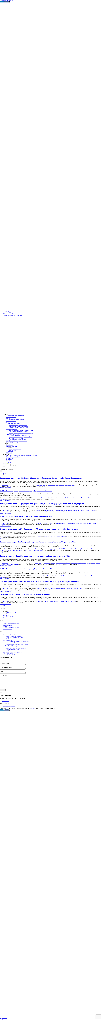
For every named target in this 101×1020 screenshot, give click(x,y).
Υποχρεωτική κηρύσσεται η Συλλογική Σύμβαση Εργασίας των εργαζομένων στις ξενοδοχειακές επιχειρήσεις (41, 478)
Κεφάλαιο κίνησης (51, 536)
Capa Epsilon (5, 485)
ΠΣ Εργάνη (75, 588)
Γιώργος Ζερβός (56, 549)
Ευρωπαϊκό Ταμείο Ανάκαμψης (73, 549)
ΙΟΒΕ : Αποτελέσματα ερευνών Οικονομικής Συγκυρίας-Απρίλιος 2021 (26, 569)
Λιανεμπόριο (84, 497)
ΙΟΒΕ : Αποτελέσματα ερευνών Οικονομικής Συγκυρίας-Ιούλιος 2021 (26, 491)
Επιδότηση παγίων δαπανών (61, 510)
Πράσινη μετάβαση (95, 563)
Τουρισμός (61, 485)
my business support (49, 510)
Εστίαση (70, 510)
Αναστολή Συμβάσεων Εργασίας (53, 588)
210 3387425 (5, 701)
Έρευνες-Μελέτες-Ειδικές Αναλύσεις (45, 497)
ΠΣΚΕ (58, 536)
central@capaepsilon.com (9, 706)
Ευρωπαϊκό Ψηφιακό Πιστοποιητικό (89, 549)
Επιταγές (52, 601)
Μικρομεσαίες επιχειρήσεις (17, 550)
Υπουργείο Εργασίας (69, 485)
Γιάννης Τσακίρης (48, 549)
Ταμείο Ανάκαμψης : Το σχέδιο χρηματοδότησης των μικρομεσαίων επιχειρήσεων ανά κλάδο (35, 556)
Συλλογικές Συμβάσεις (53, 485)
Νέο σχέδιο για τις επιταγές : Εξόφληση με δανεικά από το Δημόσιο (25, 594)
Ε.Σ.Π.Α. (63, 549)
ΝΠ (44, 485)
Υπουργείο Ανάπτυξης (39, 550)
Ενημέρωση (39, 485)
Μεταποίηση (74, 563)
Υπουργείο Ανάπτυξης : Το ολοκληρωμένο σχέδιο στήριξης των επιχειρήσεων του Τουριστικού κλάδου (38, 542)
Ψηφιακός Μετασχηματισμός (12, 564)
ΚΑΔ (45, 536)
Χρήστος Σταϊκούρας (90, 510)
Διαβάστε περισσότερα (5, 487)
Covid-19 (47, 601)
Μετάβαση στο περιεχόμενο (6, 0)
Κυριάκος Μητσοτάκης (5, 550)
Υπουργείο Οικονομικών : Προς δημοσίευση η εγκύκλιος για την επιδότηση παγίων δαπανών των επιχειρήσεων (42, 504)
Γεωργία (53, 563)
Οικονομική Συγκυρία (93, 497)
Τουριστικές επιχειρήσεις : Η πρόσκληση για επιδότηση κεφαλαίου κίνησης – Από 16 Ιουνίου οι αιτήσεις (39, 529)
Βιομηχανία (60, 497)
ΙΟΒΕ (65, 497)
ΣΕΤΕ (26, 550)
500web (33, 708)
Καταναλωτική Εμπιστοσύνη (74, 497)
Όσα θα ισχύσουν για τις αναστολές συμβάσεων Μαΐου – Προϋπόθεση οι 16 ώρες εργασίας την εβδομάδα (39, 582)
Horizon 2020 (47, 563)
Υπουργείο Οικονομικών (70, 601)
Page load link (3, 1018)
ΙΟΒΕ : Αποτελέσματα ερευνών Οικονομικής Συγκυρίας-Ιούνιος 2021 (26, 516)
